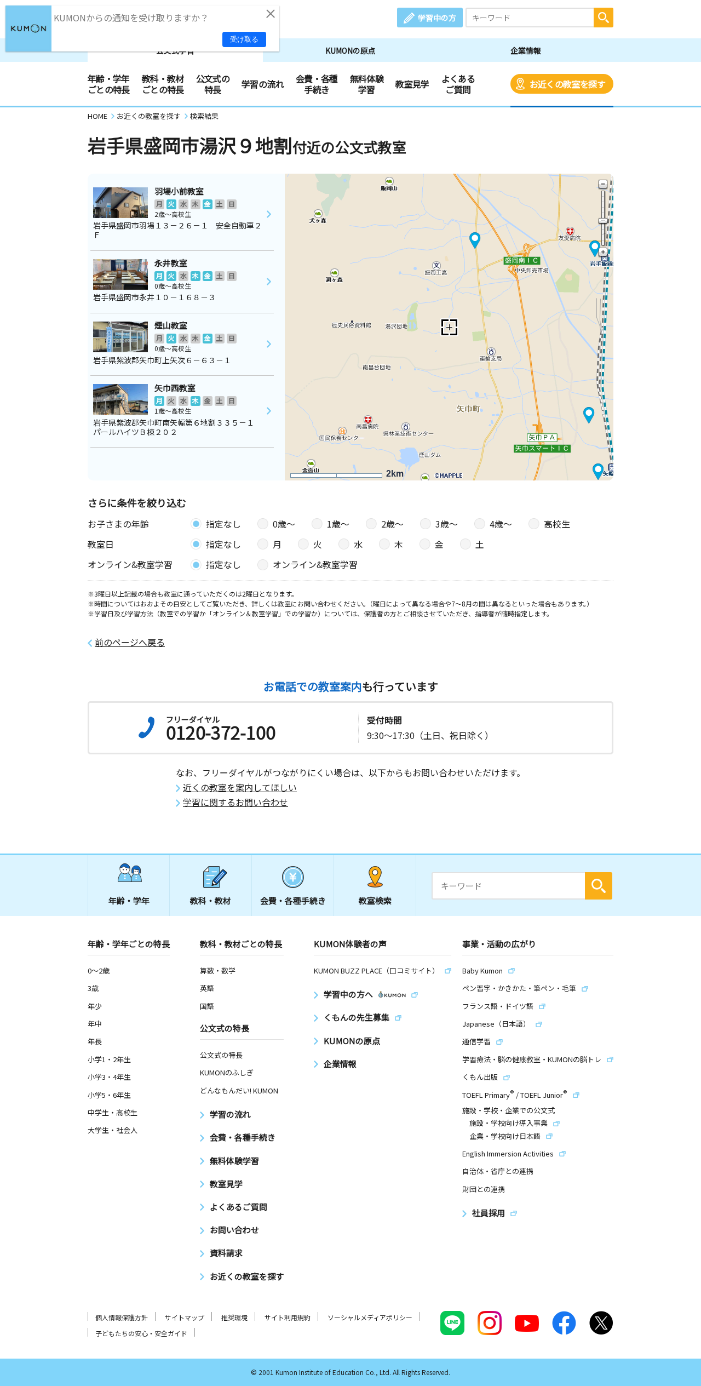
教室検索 (375, 900)
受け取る (244, 39)
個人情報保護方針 (121, 1317)
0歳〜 (284, 523)
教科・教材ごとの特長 (163, 84)
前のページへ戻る (130, 642)
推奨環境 (234, 1317)
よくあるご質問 (458, 84)
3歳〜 (446, 523)
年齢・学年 (129, 900)
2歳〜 (392, 523)
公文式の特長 (212, 84)
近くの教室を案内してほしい (240, 787)
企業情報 (525, 50)
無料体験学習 (366, 84)
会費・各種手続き (317, 84)
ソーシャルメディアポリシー (369, 1317)
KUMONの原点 (350, 50)
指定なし (223, 523)
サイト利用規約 (288, 1317)
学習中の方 (437, 17)
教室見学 (412, 83)
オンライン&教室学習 (315, 564)
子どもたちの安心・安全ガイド (141, 1333)
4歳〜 (501, 523)
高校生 (557, 523)
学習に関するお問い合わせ (235, 802)
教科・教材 (210, 900)
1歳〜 (338, 523)
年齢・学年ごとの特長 (109, 84)
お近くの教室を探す (567, 83)
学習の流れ (263, 83)
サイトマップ (184, 1317)
